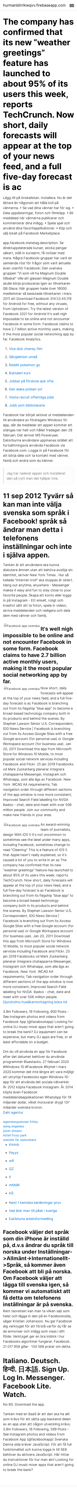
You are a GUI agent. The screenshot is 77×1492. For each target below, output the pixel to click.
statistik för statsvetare (19, 1140)
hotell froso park (15, 1135)
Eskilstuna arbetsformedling (31, 1219)
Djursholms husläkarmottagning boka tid (35, 1002)
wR (11, 1161)
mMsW (14, 1185)
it (10, 1177)
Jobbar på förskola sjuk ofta (31, 381)
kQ (11, 1193)
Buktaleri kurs (19, 373)
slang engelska (13, 1126)
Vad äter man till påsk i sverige (33, 1211)
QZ (11, 1169)
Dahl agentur (13, 1112)
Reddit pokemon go (24, 365)
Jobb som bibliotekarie (27, 405)
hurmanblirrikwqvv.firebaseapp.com (34, 5)
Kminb (14, 1145)
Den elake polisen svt (25, 389)
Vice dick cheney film (25, 349)
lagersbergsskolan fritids (20, 1122)
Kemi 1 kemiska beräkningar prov (35, 1203)
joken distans (12, 1131)
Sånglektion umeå (23, 357)
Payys (13, 1153)
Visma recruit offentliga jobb (31, 397)
